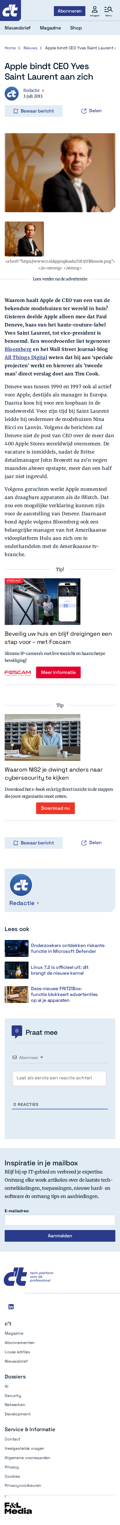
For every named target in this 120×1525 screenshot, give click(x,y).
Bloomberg (18, 349)
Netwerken (15, 1404)
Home (10, 47)
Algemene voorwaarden (27, 1457)
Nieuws (30, 47)
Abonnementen (20, 1342)
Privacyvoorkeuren (23, 1485)
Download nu (55, 808)
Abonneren (70, 11)
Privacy (12, 1467)
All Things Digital (26, 357)
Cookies (12, 1476)
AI (6, 1386)
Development (17, 1414)
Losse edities (17, 1351)
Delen (95, 111)
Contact (12, 1439)
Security (13, 1395)
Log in (13, 98)
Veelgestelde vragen (24, 1448)
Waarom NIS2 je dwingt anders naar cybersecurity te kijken (54, 773)
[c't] (10, 10)
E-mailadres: (17, 1210)
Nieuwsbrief (16, 1361)
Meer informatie (58, 672)
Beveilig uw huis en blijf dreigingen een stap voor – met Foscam (58, 638)
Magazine (14, 1333)
